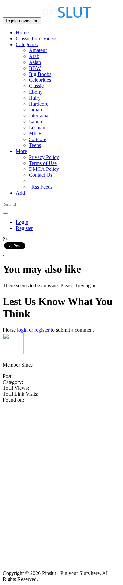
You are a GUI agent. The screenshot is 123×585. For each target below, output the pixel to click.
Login (22, 222)
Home (22, 32)
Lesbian (37, 127)
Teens (35, 145)
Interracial (39, 115)
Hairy (35, 98)
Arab (34, 56)
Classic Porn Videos (36, 38)
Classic (36, 86)
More (21, 151)
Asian (35, 62)
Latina (35, 121)
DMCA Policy (44, 169)
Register (24, 228)
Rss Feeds (40, 187)
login (22, 330)
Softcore (37, 139)
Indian (35, 109)
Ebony (36, 92)
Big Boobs (40, 74)
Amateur (38, 50)
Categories (27, 44)
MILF (35, 133)
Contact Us (40, 175)
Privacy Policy (44, 157)
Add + (22, 193)
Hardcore (38, 104)
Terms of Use (43, 163)
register (42, 330)
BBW (35, 68)
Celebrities (40, 80)
